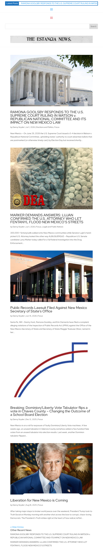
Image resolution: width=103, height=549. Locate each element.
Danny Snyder (18, 127)
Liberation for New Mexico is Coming (39, 500)
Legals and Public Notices (52, 227)
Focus (56, 127)
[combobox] (47, 26)
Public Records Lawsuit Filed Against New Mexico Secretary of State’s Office (48, 309)
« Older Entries (17, 527)
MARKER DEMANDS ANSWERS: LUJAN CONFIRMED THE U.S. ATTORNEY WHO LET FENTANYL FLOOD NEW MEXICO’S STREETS (46, 218)
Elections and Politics (44, 127)
